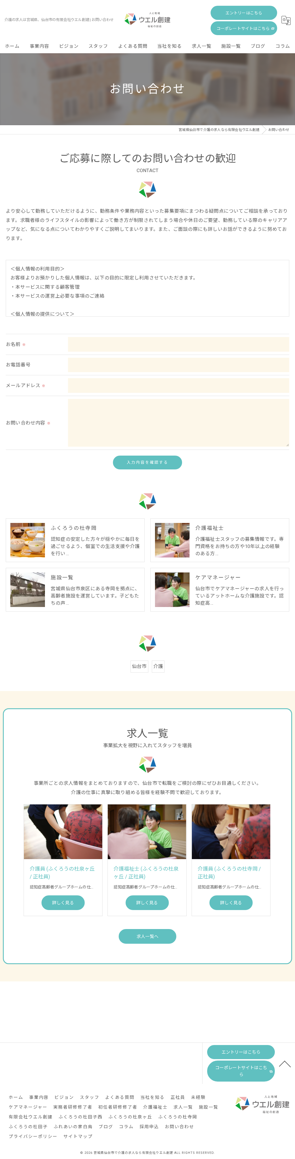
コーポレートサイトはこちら (243, 28)
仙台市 (139, 666)
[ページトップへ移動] (285, 1063)
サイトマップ (78, 1136)
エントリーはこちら (244, 13)
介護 (158, 666)
